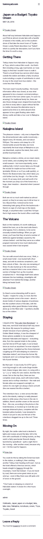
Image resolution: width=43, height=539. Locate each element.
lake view (6, 506)
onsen (32, 506)
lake (35, 503)
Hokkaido (7, 503)
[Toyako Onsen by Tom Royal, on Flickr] (9, 30)
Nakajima (15, 506)
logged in (16, 526)
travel (12, 509)
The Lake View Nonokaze (25, 323)
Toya (37, 506)
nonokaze (24, 506)
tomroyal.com (10, 4)
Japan (14, 503)
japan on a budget (25, 503)
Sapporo (19, 468)
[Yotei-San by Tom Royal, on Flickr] (7, 452)
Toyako (6, 509)
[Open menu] (38, 4)
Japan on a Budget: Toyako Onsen (20, 16)
